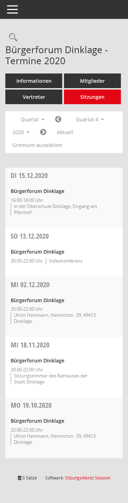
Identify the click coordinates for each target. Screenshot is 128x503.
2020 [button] (18, 132)
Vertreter (34, 96)
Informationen (34, 80)
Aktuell (65, 132)
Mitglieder (92, 80)
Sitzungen (92, 96)
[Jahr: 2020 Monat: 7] (58, 119)
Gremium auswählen (37, 145)
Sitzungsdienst (87, 478)
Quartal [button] (30, 119)
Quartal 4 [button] (88, 119)
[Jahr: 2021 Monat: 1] (43, 132)
